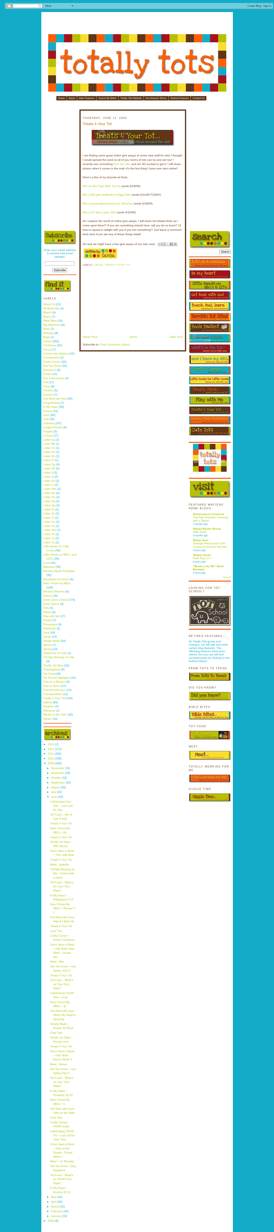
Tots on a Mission (54, 681)
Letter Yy (49, 538)
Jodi (46, 419)
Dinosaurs (49, 370)
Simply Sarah (202, 555)
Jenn (46, 415)
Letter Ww (49, 529)
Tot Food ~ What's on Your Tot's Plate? (61, 984)
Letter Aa (49, 439)
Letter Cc (49, 447)
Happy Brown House (207, 528)
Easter (47, 374)
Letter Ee (49, 456)
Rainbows (49, 628)
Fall (45, 382)
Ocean (47, 595)
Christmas (49, 345)
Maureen (49, 566)
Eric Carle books (53, 378)
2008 (51, 1220)
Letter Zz (49, 542)
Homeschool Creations (208, 514)
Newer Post (90, 336)
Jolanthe (48, 423)
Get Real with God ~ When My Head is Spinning (63, 1015)
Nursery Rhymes (54, 591)
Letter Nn (49, 493)
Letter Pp (49, 501)
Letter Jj (48, 476)
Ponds (47, 620)
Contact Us (199, 98)
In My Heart (50, 406)
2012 (51, 749)
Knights (48, 431)
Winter (47, 718)
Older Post (176, 336)
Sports (47, 644)
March (55, 1206)
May (54, 1197)
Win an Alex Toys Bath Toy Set (102, 186)
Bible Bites (50, 320)
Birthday (48, 333)
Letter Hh (49, 468)
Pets (46, 607)
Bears (47, 316)
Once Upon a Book (55, 599)
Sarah (47, 636)
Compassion (51, 357)
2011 (51, 753)
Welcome (49, 710)
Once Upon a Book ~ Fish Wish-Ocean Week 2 (62, 1055)
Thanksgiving (51, 669)
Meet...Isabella (59, 864)
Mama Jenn (201, 540)
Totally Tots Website (131, 98)
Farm (46, 386)
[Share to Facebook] (171, 244)
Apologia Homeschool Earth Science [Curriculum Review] (209, 545)
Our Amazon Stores (156, 98)
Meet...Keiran (58, 1064)
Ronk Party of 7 (202, 558)
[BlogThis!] (164, 244)
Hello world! (199, 531)
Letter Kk (49, 480)
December (58, 768)
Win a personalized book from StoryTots (108, 203)
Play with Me (51, 616)
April (54, 1201)
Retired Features (179, 98)
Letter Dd (49, 452)
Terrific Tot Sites (53, 665)
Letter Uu (49, 521)
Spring (47, 649)
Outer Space (51, 603)
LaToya (48, 435)
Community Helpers (55, 353)
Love (46, 562)
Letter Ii (48, 472)
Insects (47, 411)
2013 (51, 744)
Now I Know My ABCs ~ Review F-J (63, 908)
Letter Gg (49, 464)
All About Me (51, 308)
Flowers (48, 390)
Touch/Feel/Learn (54, 689)
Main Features (86, 98)
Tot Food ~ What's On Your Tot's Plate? (61, 886)
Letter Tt (48, 517)
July (54, 792)
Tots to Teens (51, 685)
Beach (47, 312)
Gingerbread (51, 402)
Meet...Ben (57, 961)
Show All (227, 577)
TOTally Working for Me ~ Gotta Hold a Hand (62, 873)
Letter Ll (48, 484)
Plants (47, 612)
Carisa (47, 341)
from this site (122, 164)
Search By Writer (107, 98)
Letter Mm (49, 488)
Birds (46, 328)
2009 (51, 763)
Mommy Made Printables (59, 571)
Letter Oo (49, 497)
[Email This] (160, 244)
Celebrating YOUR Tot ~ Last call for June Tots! (62, 1135)
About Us (49, 304)
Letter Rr (49, 509)
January (56, 1216)
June (54, 796)
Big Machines (51, 324)
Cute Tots (56, 930)
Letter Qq (49, 505)
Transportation (52, 694)
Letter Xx (49, 534)
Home (61, 98)
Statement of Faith (55, 653)
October (56, 777)
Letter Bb (49, 443)
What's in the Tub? (55, 714)
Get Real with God (55, 398)
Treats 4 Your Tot (54, 698)
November (58, 772)
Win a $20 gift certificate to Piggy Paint (107, 194)
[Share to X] (168, 244)
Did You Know (52, 365)
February (57, 1211)
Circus (47, 349)
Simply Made (51, 640)
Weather (48, 706)
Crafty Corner (52, 361)
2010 (51, 758)
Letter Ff (48, 460)
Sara (46, 632)
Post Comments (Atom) (115, 344)
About (72, 98)
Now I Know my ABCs (57, 583)
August (56, 787)
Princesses (50, 624)
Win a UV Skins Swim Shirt (99, 212)
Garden (48, 394)
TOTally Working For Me (58, 657)
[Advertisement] (137, 24)
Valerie (47, 702)
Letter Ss (49, 513)
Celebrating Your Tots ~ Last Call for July (61, 805)
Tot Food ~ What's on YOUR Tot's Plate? (61, 1179)
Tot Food (49, 673)
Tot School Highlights (56, 677)
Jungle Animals (52, 427)
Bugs (46, 337)
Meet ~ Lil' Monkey (62, 1161)
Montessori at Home (56, 579)
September (58, 782)
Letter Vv (49, 525)
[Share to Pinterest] (175, 244)
